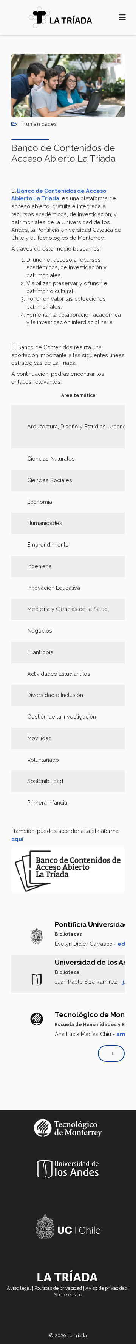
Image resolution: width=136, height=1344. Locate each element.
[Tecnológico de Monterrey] (60, 17)
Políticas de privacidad (58, 1288)
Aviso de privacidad (106, 1288)
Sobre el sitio (68, 1294)
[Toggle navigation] (122, 17)
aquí (17, 839)
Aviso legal (19, 1288)
